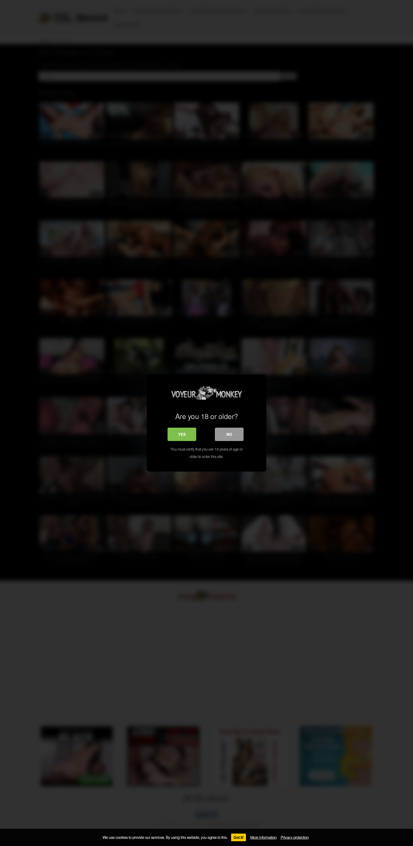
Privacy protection (295, 837)
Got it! (239, 837)
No (229, 434)
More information (263, 837)
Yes (182, 434)
